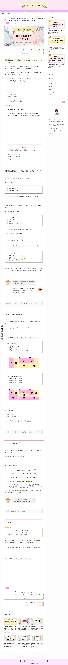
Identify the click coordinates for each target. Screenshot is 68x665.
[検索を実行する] (63, 102)
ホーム (22, 660)
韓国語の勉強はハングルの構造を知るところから (22, 150)
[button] (8, 50)
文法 (51, 86)
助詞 (51, 81)
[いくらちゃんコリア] (34, 5)
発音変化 (52, 92)
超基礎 (7, 23)
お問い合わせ (44, 660)
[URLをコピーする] (2, 339)
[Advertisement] (23, 130)
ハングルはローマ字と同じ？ (19, 152)
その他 (51, 78)
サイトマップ (27, 660)
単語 (51, 83)
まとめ (12, 159)
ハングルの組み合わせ (15, 154)
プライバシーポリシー (36, 660)
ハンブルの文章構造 (15, 156)
